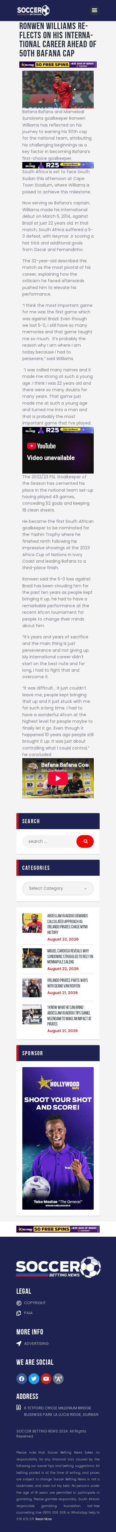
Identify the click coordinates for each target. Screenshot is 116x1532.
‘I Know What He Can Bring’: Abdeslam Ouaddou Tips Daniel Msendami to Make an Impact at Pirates (69, 1015)
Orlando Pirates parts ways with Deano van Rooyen (67, 983)
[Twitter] (34, 1378)
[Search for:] (58, 841)
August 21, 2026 (62, 992)
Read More (43, 1519)
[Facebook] (21, 1378)
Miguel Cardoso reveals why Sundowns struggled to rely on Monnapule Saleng (70, 957)
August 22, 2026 (63, 939)
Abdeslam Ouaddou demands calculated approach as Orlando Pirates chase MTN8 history (67, 924)
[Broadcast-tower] (58, 1378)
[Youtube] (46, 1378)
